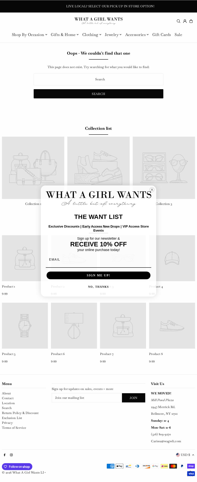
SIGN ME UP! (98, 275)
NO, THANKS (98, 286)
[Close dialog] (152, 189)
